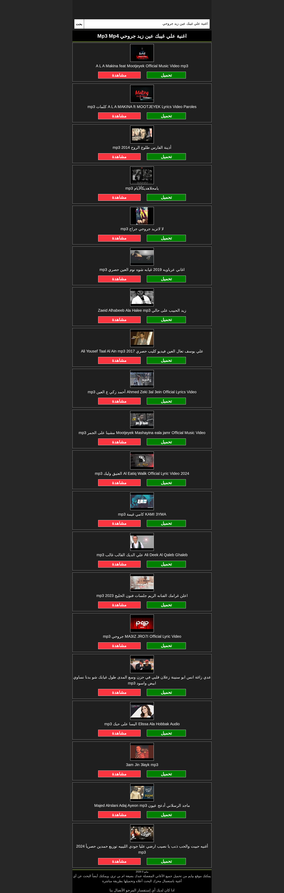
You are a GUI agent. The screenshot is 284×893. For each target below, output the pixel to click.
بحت (79, 24)
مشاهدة (119, 75)
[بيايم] (142, 9)
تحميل (166, 75)
